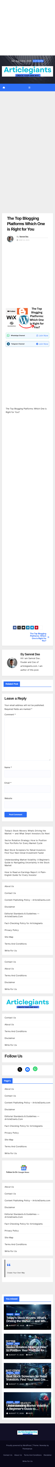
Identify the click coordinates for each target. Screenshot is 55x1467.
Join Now (43, 335)
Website (8, 798)
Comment (10, 714)
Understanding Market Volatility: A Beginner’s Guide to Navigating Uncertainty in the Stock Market (27, 862)
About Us (9, 886)
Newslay (43, 1445)
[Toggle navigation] (29, 87)
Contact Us (10, 893)
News (17, 1314)
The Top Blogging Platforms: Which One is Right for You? (38, 637)
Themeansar (27, 1449)
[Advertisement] (27, 27)
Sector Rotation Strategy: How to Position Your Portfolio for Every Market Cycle (26, 1350)
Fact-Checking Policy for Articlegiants (24, 923)
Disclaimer (10, 906)
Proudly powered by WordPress (19, 1445)
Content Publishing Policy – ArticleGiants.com (27, 900)
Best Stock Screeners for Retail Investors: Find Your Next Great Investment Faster (27, 1379)
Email (7, 783)
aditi (31, 1325)
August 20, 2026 (17, 1325)
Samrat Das (23, 237)
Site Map (9, 937)
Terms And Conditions (16, 943)
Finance (10, 1314)
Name (8, 767)
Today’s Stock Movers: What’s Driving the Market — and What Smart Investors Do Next (26, 1321)
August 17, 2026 (16, 1355)
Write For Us (11, 950)
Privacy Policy (12, 930)
